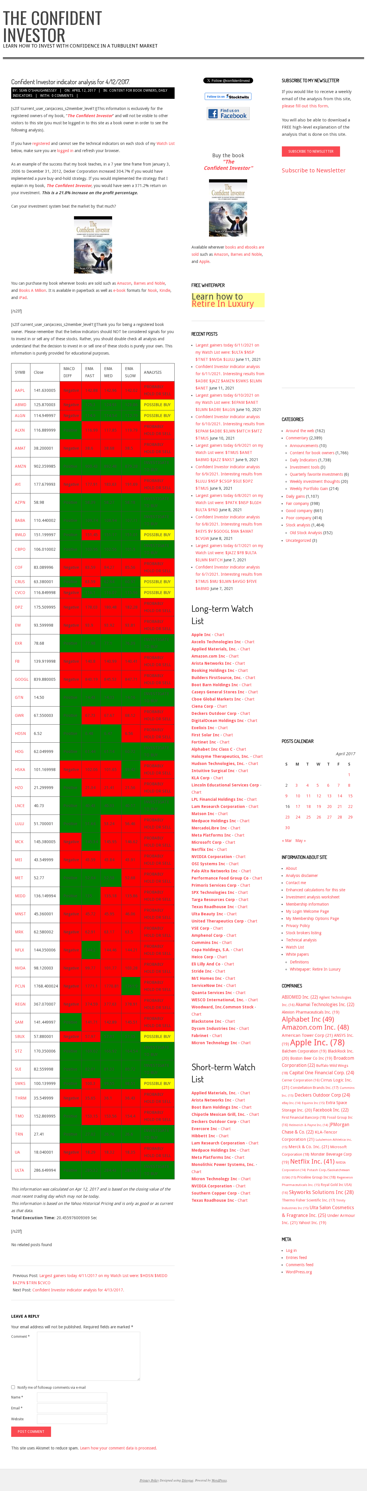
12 (319, 796)
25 (308, 817)
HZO (19, 787)
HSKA (20, 769)
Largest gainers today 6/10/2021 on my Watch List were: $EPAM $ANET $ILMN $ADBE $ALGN (227, 402)
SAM (19, 1022)
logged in (65, 150)
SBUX (20, 1036)
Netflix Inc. (312, 1161)
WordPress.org (299, 1272)
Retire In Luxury (223, 304)
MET (19, 878)
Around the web (300, 430)
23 (287, 817)
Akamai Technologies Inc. (325, 1004)
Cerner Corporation (300, 1080)
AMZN (20, 466)
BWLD (20, 534)
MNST (20, 914)
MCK (19, 841)
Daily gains (295, 496)
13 (329, 796)
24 (298, 817)
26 (319, 817)
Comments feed (299, 1264)
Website (17, 1419)
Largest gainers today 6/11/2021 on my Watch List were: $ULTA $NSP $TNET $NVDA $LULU (227, 352)
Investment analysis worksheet (312, 897)
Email (17, 1408)
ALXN (20, 430)
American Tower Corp (307, 1035)
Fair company (297, 503)
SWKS (20, 1083)
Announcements (304, 445)
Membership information (307, 904)
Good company (299, 510)
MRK (19, 932)
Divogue (187, 1480)
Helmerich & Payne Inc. (308, 1125)
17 (298, 806)
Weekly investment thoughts (315, 481)
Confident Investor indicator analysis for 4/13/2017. (78, 1290)
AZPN (20, 502)
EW (18, 625)
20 (329, 806)
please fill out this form (305, 106)
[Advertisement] (305, 286)
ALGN (20, 415)
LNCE (20, 805)
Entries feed (296, 1257)
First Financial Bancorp (304, 1117)
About (291, 868)
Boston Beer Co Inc (311, 1058)
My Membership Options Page (312, 918)
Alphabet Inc (308, 1019)
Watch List (166, 143)
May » (300, 840)
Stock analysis (298, 525)
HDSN (20, 733)
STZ (18, 1051)
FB (17, 661)
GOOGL (21, 679)
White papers (297, 954)
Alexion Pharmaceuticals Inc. (310, 1012)
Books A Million (32, 290)
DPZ (19, 607)
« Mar (287, 840)
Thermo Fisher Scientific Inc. (308, 1200)
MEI (18, 859)
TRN (19, 1134)
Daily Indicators (303, 460)
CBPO (20, 549)
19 (319, 806)
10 (298, 796)
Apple (204, 261)
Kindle (164, 290)
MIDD (20, 896)
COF (18, 567)
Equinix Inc (313, 1103)
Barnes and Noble (149, 283)
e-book (119, 290)
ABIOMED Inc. (300, 997)
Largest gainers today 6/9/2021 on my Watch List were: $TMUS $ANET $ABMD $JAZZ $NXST (229, 452)
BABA (20, 520)
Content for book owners (133, 90)
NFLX (19, 950)
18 (308, 806)
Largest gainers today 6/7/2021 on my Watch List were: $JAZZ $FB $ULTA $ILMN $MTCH (229, 552)
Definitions (299, 962)
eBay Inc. (291, 1103)
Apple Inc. (317, 1042)
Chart (219, 634)
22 (350, 806)
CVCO (20, 592)
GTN (19, 697)
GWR (19, 715)
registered (41, 143)
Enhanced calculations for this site (315, 890)
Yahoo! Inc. (312, 1222)
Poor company (298, 518)
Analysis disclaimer (302, 875)
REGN (20, 1004)
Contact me (296, 882)
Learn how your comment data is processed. (118, 1448)
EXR (18, 643)
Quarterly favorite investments (316, 474)
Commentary (297, 438)
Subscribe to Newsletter (313, 170)
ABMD (20, 404)
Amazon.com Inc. (315, 1027)
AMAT (20, 448)
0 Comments (62, 96)
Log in (291, 1250)
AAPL (20, 390)
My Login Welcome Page (307, 911)
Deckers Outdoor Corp (322, 1095)
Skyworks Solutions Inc (321, 1192)
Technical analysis (301, 940)
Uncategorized (298, 540)
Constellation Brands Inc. (314, 1087)
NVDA (20, 968)
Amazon (124, 283)
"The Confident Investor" (228, 165)
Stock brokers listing (303, 933)
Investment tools (304, 467)
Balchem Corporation (304, 1051)
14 (339, 796)
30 (287, 827)
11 (308, 796)
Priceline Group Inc (316, 1177)
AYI (18, 484)
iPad (23, 297)
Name (17, 1397)
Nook (152, 290)
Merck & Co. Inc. (308, 1146)
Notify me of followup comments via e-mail (51, 1387)
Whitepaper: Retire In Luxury (315, 969)
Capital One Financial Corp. (321, 1072)
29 (350, 817)
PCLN (20, 986)
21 (339, 806)
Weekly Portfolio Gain (309, 488)
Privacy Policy (298, 925)
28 (339, 817)
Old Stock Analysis (306, 532)
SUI (18, 1069)
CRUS (20, 581)
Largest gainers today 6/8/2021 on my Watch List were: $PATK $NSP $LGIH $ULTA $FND (229, 502)
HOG (19, 751)
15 (350, 796)
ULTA (19, 1170)
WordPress (219, 1480)
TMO (19, 1116)
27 (329, 817)
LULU (19, 823)
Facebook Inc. (331, 1110)
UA (17, 1152)
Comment (20, 1337)
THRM (20, 1098)
